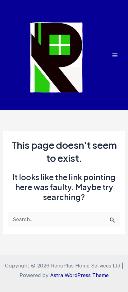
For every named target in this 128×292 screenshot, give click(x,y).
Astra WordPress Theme (79, 275)
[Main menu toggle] (115, 55)
